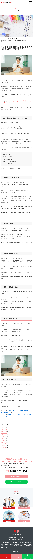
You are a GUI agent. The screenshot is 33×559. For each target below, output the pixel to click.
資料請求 (5, 557)
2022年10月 (4, 433)
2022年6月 (3, 440)
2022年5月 (3, 442)
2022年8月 (3, 436)
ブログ (9, 38)
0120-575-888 (18, 471)
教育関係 (16, 38)
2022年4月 (3, 444)
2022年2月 (3, 447)
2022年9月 (3, 435)
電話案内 (16, 557)
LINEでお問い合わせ (18, 482)
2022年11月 (4, 431)
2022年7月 (3, 438)
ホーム (3, 38)
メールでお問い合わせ (18, 476)
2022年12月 (4, 429)
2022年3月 (3, 445)
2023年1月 (3, 427)
